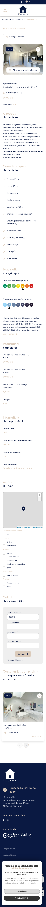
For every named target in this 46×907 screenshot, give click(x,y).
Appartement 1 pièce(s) (15, 726)
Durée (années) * (13, 622)
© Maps (26, 527)
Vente (13, 19)
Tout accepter (21, 898)
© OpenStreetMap (37, 527)
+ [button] (39, 495)
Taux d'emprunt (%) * (14, 641)
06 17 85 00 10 (10, 797)
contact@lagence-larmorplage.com (19, 800)
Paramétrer (22, 891)
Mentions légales (9, 855)
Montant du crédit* (14, 613)
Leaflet (19, 527)
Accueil (5, 19)
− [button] (39, 498)
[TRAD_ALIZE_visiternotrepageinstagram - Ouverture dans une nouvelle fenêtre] (7, 820)
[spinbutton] (23, 645)
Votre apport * (12, 632)
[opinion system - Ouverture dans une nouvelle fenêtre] (26, 835)
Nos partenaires (9, 849)
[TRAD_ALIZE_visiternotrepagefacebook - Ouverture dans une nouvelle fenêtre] (3, 820)
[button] (26, 745)
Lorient (20, 19)
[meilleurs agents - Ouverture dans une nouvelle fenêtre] (11, 835)
